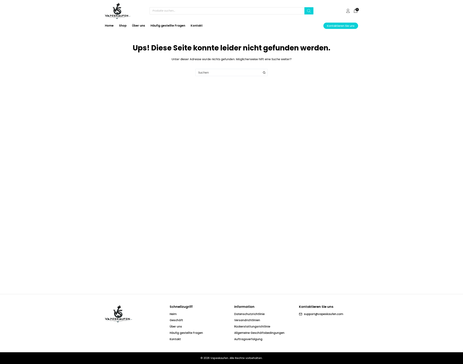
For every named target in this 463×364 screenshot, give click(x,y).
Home (109, 25)
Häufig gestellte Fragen (167, 25)
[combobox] (228, 72)
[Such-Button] (264, 72)
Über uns (138, 25)
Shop (123, 25)
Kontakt (197, 25)
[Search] (308, 10)
